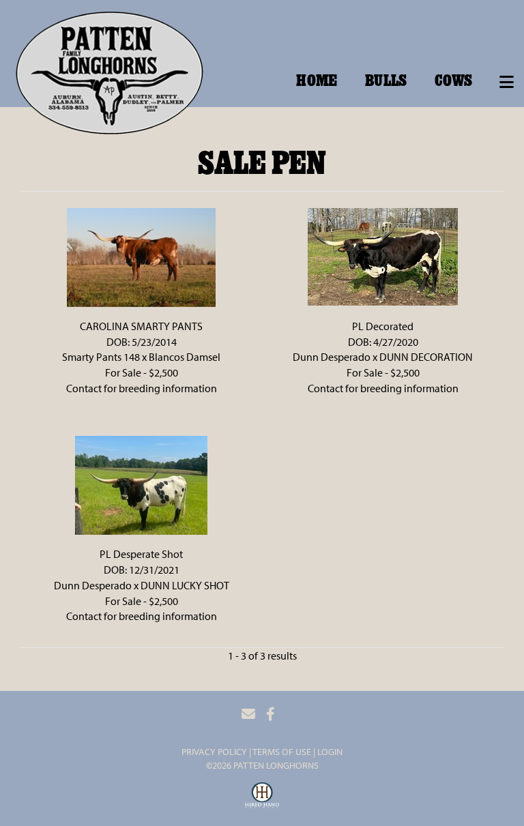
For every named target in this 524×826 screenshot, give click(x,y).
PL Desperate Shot (141, 554)
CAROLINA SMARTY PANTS (141, 326)
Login (330, 752)
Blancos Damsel (184, 357)
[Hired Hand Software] (262, 797)
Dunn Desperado (331, 357)
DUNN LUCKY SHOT (185, 585)
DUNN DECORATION (426, 357)
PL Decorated (382, 326)
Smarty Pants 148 (101, 357)
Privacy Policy (214, 752)
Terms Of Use (281, 752)
